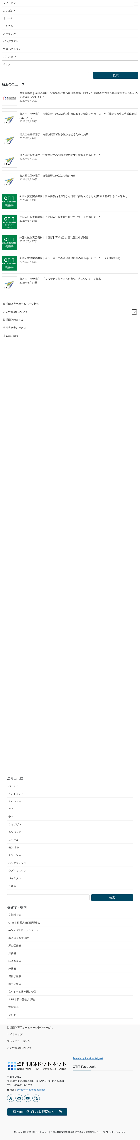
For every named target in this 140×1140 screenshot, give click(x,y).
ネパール (13, 839)
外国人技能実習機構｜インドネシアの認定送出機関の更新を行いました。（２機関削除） (71, 258)
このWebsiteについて (19, 1047)
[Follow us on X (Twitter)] (10, 1098)
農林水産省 (14, 976)
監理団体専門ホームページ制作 (21, 303)
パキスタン (14, 878)
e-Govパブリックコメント (23, 930)
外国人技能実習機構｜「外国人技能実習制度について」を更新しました (60, 216)
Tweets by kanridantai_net (88, 1058)
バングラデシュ (17, 862)
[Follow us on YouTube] (27, 1098)
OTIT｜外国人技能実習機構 (24, 922)
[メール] (19, 1098)
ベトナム (13, 786)
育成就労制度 (10, 335)
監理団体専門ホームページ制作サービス (30, 1027)
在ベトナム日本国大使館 (22, 991)
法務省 (12, 953)
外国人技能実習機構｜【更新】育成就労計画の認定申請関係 (54, 237)
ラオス (12, 885)
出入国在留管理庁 (18, 937)
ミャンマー (14, 801)
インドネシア (16, 793)
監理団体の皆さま (13, 319)
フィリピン (14, 824)
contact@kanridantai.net (31, 1089)
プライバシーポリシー (20, 1041)
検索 (112, 897)
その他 (12, 1014)
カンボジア (14, 832)
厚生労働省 (14, 945)
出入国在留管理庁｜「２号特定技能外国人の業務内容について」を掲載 (60, 278)
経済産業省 (14, 960)
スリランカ (14, 855)
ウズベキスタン (17, 870)
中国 (10, 816)
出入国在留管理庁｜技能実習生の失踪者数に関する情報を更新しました (60, 155)
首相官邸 (13, 1007)
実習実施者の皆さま (14, 327)
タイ (10, 809)
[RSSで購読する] (36, 1098)
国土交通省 (14, 983)
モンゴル (13, 847)
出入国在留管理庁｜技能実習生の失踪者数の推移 (48, 175)
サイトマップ (14, 1034)
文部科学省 (14, 914)
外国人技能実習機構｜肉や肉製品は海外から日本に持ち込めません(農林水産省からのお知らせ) (74, 196)
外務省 (12, 968)
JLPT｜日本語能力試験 (21, 999)
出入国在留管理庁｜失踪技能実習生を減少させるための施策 (54, 134)
